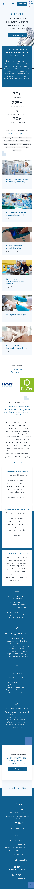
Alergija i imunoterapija (16, 315)
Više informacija (12, 185)
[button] (13, 4)
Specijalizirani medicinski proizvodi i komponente (15, 281)
